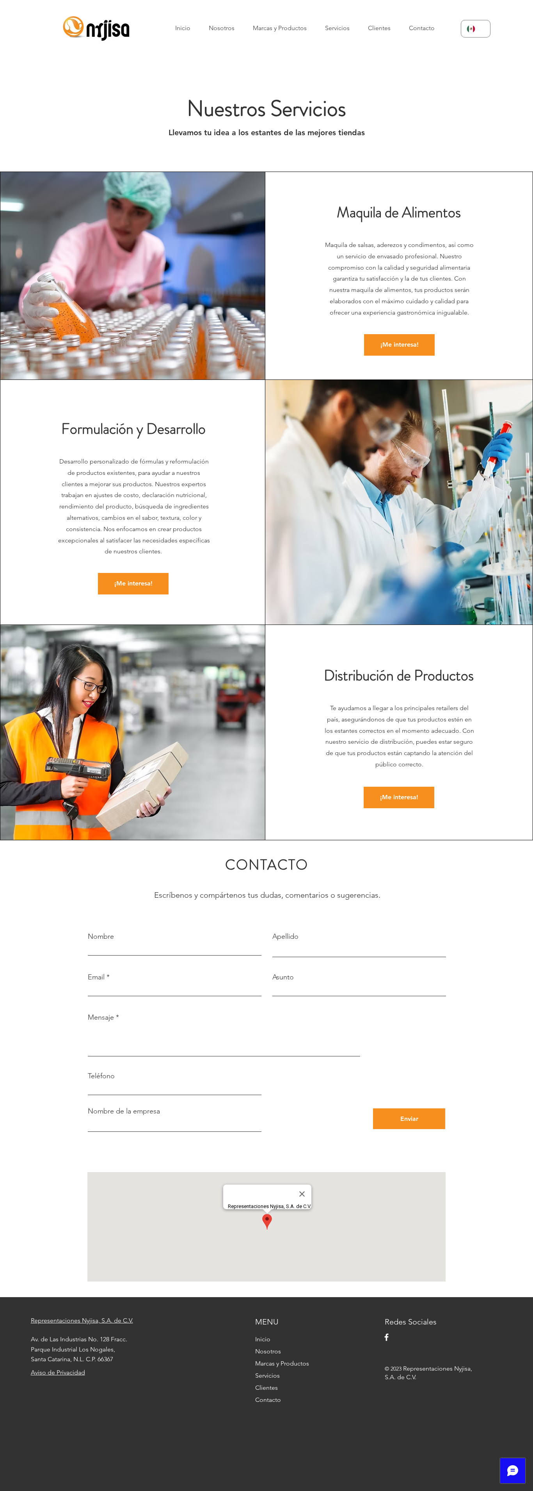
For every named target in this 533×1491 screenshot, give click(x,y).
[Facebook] (386, 1337)
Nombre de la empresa (124, 1111)
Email (96, 977)
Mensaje (101, 1017)
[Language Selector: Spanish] (475, 29)
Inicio (262, 1339)
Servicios (267, 1375)
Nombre (101, 936)
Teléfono (101, 1075)
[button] (283, 28)
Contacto (268, 1399)
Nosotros (268, 1351)
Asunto (283, 977)
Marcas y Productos (282, 1363)
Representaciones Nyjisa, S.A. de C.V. (82, 1320)
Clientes (266, 1387)
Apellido (285, 936)
